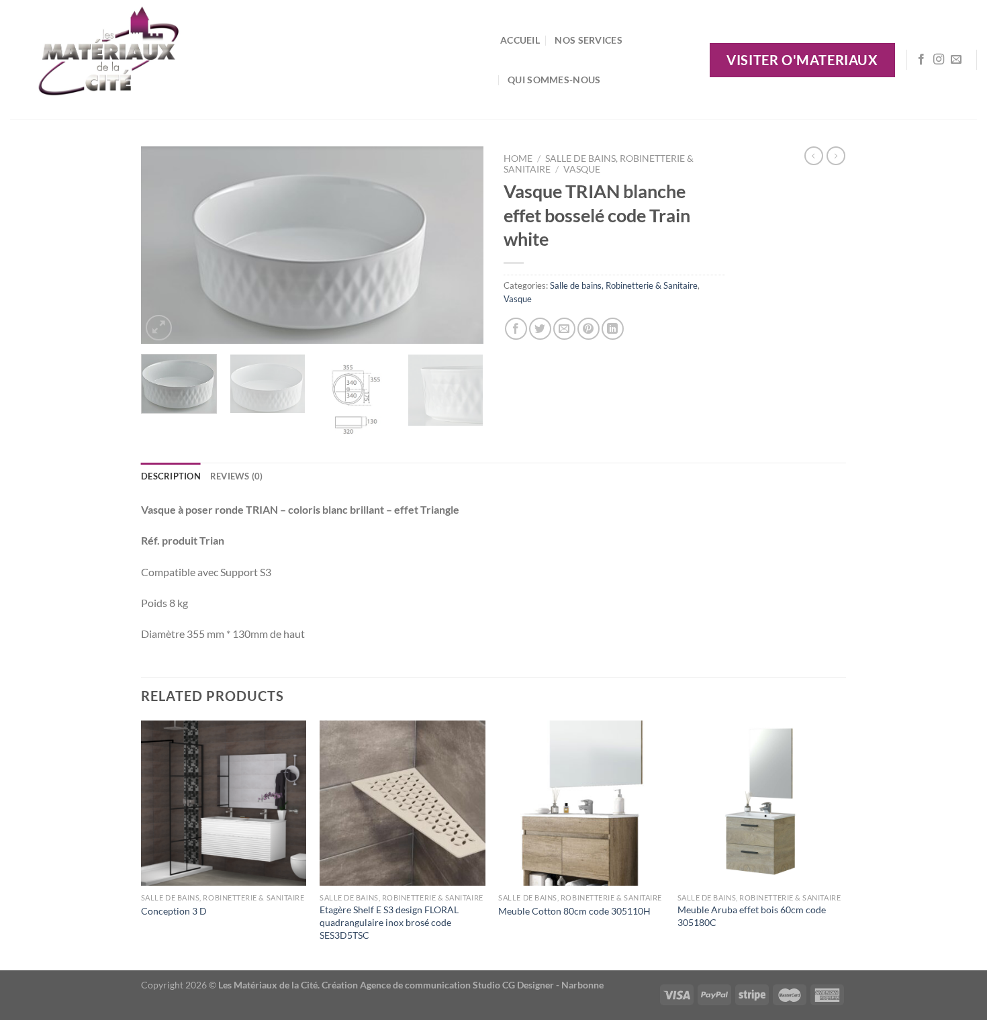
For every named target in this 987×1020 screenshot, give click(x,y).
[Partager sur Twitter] (540, 329)
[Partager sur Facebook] (516, 329)
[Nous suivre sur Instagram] (938, 60)
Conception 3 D (174, 911)
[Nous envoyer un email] (956, 60)
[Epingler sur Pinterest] (588, 329)
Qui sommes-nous (554, 79)
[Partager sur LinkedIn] (613, 329)
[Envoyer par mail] (564, 329)
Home (518, 158)
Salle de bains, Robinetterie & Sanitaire (624, 285)
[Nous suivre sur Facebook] (921, 60)
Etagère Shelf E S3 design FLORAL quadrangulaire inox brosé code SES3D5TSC (389, 922)
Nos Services (588, 40)
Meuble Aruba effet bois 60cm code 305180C (751, 916)
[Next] (460, 245)
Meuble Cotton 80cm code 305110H (574, 911)
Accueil (520, 40)
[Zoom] (159, 328)
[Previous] (164, 245)
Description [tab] (171, 476)
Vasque (581, 169)
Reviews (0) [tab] (236, 476)
